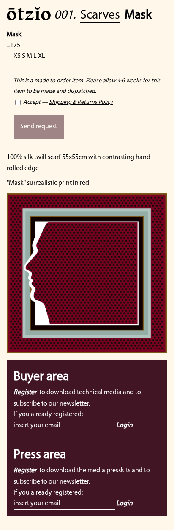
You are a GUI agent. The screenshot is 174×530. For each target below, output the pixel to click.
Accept (31, 102)
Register (25, 392)
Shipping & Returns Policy (81, 102)
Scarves (100, 15)
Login (124, 425)
